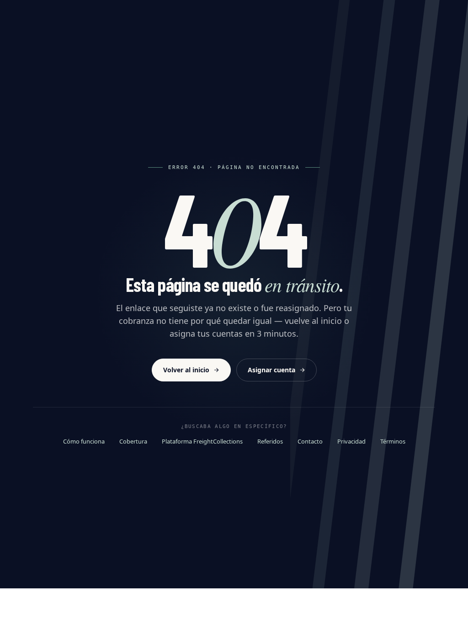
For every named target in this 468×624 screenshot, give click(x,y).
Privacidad (351, 441)
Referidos (270, 441)
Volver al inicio (186, 369)
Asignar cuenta (271, 369)
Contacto (310, 441)
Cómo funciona (84, 441)
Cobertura (133, 441)
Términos (392, 441)
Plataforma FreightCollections (202, 441)
